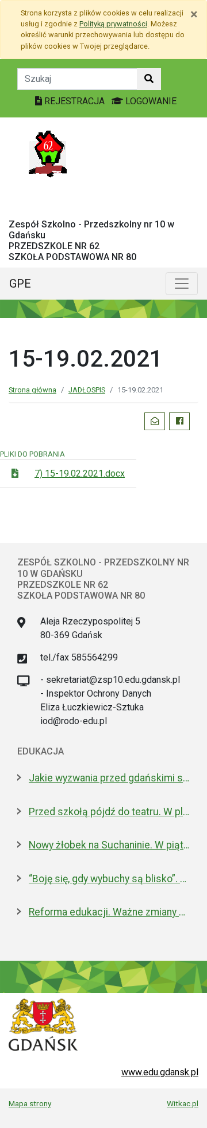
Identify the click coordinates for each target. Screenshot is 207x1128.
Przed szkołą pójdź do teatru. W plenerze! (109, 811)
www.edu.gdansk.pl (159, 1072)
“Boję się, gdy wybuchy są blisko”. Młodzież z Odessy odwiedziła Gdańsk (109, 879)
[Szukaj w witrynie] (149, 79)
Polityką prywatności (113, 23)
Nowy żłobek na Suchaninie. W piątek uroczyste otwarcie (109, 845)
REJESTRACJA (74, 101)
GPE (20, 283)
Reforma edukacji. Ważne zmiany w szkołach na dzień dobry (109, 912)
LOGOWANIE (150, 101)
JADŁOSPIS (86, 390)
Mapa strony (30, 1103)
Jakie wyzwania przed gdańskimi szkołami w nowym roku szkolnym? (109, 778)
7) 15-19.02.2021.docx (79, 473)
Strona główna (32, 390)
